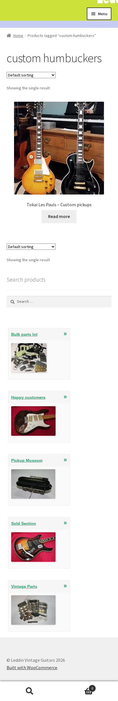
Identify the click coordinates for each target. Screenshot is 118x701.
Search (29, 691)
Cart (76, 686)
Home (18, 35)
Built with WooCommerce (32, 667)
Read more (59, 216)
